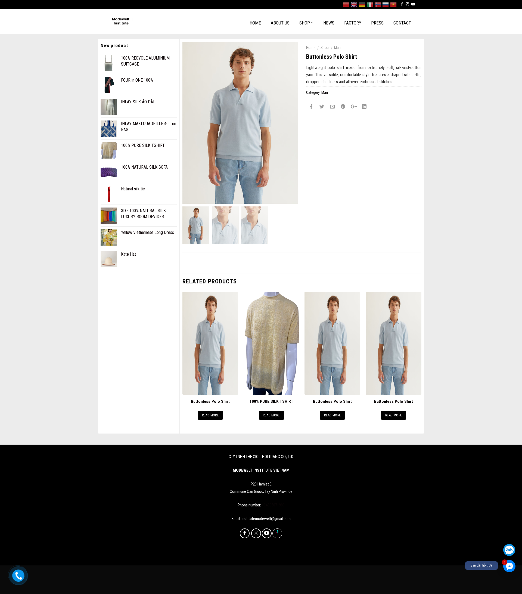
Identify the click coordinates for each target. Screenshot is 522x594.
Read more (210, 415)
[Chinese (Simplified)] (346, 4)
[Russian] (385, 4)
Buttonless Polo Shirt (210, 401)
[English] (354, 4)
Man (337, 47)
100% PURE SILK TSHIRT (271, 401)
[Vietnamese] (393, 4)
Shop (304, 23)
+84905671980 (273, 505)
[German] (362, 4)
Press (377, 23)
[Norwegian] (377, 4)
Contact (402, 23)
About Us (280, 23)
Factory (352, 23)
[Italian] (369, 4)
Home (255, 23)
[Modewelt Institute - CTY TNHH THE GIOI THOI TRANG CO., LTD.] (139, 21)
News (328, 23)
